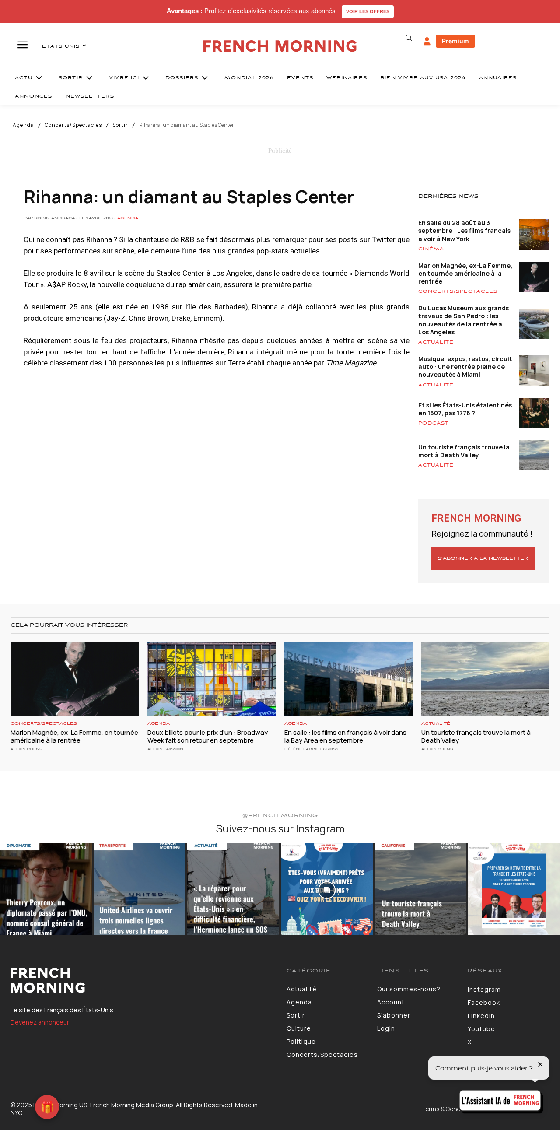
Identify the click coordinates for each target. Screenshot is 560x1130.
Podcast (433, 423)
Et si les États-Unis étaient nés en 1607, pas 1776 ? (465, 409)
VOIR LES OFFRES (367, 11)
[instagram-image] (46, 889)
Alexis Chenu (26, 749)
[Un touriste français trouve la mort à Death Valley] (485, 679)
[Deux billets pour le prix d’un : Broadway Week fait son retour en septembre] (211, 679)
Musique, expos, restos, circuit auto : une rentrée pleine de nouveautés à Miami (465, 366)
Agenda (23, 125)
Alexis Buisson (165, 749)
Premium (455, 41)
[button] (409, 38)
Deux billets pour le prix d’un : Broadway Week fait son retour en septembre (207, 736)
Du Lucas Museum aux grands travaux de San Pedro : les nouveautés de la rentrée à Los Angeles (463, 320)
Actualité (436, 342)
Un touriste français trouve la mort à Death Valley (464, 451)
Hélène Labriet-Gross (311, 749)
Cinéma (431, 249)
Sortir (120, 125)
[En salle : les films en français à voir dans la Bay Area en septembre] (348, 679)
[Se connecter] (427, 42)
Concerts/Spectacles (73, 125)
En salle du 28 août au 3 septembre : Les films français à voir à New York (464, 230)
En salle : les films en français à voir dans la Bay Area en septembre (345, 736)
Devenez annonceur (39, 1022)
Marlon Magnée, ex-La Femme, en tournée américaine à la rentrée (465, 273)
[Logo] (141, 980)
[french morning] (280, 46)
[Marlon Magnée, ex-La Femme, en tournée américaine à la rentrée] (74, 679)
